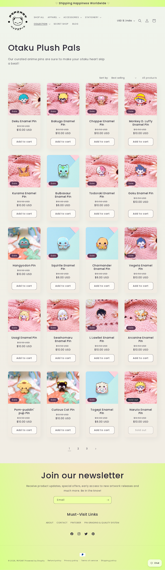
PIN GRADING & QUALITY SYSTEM (101, 522)
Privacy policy (71, 560)
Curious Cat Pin (63, 409)
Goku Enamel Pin (140, 193)
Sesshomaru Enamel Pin (63, 339)
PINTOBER (76, 522)
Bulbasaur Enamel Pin (63, 195)
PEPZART (21, 560)
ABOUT (49, 522)
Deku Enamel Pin (24, 121)
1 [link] (69, 448)
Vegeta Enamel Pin (140, 267)
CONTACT (62, 522)
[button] (53, 17)
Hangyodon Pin (24, 265)
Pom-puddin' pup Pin (24, 411)
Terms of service (89, 560)
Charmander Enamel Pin (102, 267)
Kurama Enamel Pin (24, 195)
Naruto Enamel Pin (141, 411)
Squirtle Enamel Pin (63, 267)
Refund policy (54, 560)
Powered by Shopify (35, 560)
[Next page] (95, 448)
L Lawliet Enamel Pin (102, 339)
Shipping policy (108, 560)
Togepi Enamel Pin (102, 411)
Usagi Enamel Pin (24, 337)
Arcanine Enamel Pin (141, 339)
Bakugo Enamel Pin (63, 123)
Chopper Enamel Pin (102, 123)
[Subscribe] (107, 500)
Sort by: (103, 77)
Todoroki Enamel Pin (102, 195)
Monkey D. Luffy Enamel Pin (141, 123)
